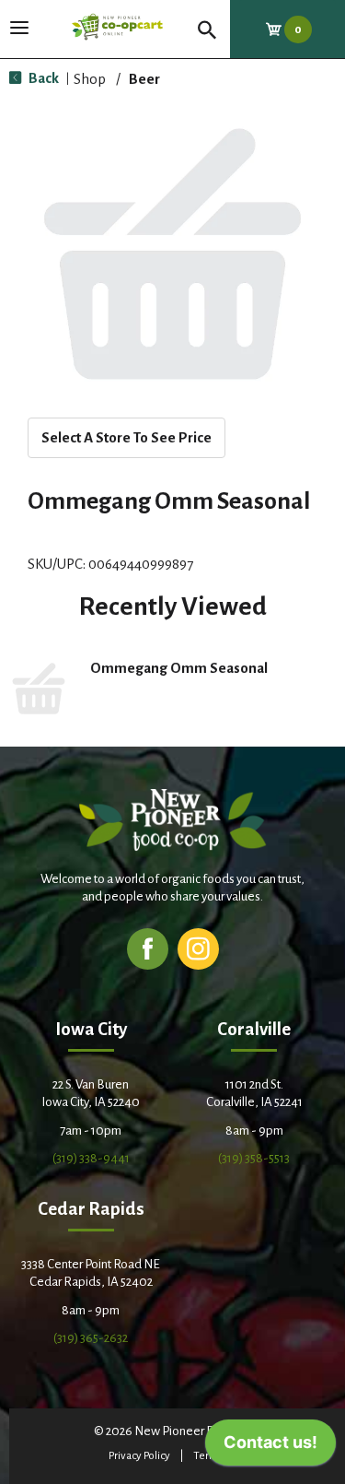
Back (42, 78)
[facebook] (147, 948)
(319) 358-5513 (254, 1158)
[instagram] (198, 948)
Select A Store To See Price (126, 437)
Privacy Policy (139, 1456)
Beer (144, 79)
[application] (270, 1447)
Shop (90, 79)
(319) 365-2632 (90, 1338)
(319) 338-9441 (91, 1158)
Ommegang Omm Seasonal (179, 668)
